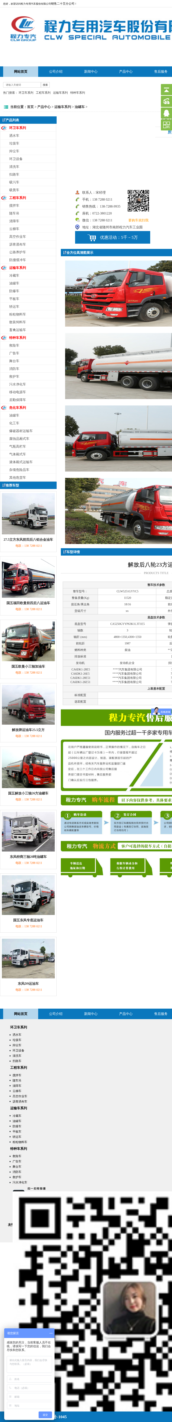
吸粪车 (14, 190)
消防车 (14, 369)
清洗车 (14, 166)
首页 (30, 107)
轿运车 (14, 306)
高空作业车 (17, 236)
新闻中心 (91, 71)
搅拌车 (14, 205)
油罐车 (80, 107)
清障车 (14, 221)
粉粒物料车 (17, 314)
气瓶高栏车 (17, 446)
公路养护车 (17, 252)
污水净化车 (17, 384)
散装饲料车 (17, 322)
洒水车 (14, 135)
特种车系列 (77, 92)
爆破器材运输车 (21, 431)
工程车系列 (43, 92)
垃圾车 (14, 143)
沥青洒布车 (17, 244)
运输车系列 (60, 92)
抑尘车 (14, 151)
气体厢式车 (17, 454)
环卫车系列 (26, 92)
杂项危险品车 (19, 470)
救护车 (14, 376)
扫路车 (14, 174)
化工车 (14, 423)
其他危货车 (17, 477)
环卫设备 (16, 159)
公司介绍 (56, 71)
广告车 (14, 353)
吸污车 (14, 182)
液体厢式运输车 (21, 462)
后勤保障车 (17, 400)
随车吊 (14, 213)
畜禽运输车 (17, 330)
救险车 (14, 345)
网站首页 (20, 1014)
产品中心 (126, 71)
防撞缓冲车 (17, 260)
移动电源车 (17, 392)
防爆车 (14, 291)
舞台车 (14, 361)
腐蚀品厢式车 (19, 438)
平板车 (14, 299)
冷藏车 (14, 275)
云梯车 (14, 229)
